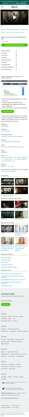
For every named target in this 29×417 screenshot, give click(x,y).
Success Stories (5, 354)
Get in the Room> (21, 3)
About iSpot (4, 364)
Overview (3, 316)
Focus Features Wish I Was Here (10, 141)
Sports (10, 318)
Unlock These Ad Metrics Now (14, 45)
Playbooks (4, 356)
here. (18, 395)
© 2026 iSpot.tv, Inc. (5, 405)
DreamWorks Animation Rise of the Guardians (11, 282)
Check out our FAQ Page (8, 171)
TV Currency (11, 356)
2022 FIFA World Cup (16, 341)
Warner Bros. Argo (6, 286)
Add (7, 155)
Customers (12, 364)
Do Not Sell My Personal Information (9, 398)
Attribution (13, 331)
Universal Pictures (6, 257)
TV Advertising (20, 356)
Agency (21, 316)
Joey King (24, 157)
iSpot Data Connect (6, 321)
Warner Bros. (4, 262)
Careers (18, 364)
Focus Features (5, 131)
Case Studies (10, 352)
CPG (14, 318)
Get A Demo (6, 304)
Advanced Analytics (22, 331)
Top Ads (3, 339)
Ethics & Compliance (6, 407)
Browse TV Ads (19, 339)
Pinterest (20, 136)
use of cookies (22, 414)
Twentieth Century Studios (9, 267)
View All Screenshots (7, 196)
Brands (9, 316)
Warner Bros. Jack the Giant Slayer (11, 273)
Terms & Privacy (16, 405)
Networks (15, 316)
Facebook (4, 136)
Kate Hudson (9, 159)
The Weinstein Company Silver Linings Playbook (12, 276)
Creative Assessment (13, 329)
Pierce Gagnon (22, 159)
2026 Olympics (5, 343)
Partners (19, 366)
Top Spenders (10, 339)
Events (24, 354)
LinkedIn (21, 377)
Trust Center (16, 407)
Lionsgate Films (5, 260)
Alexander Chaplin (6, 157)
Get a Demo (4, 368)
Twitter (9, 136)
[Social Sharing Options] (2, 26)
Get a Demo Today (8, 111)
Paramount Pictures (7, 265)
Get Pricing (12, 368)
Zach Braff (8, 161)
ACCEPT (2, 415)
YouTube (14, 136)
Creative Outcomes (16, 354)
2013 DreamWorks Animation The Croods (13, 280)
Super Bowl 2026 (5, 341)
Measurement (5, 331)
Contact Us (12, 366)
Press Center (4, 366)
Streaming (4, 318)
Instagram (4, 379)
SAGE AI (15, 321)
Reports (3, 352)
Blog (16, 352)
